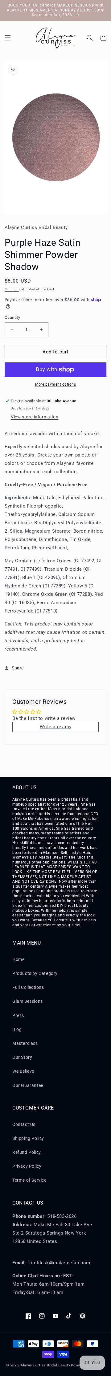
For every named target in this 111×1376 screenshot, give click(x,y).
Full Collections (28, 987)
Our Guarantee (27, 1085)
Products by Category (35, 973)
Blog (17, 1029)
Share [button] (18, 667)
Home (18, 959)
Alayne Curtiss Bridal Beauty (45, 1365)
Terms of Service (29, 1180)
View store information (34, 416)
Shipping (12, 289)
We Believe (23, 1071)
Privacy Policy (26, 1166)
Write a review (55, 726)
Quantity (12, 317)
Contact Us (23, 1124)
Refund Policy (26, 1152)
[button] (7, 38)
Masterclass (25, 1043)
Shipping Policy (28, 1138)
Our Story (22, 1057)
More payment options (55, 384)
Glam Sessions (27, 1001)
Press (18, 1015)
